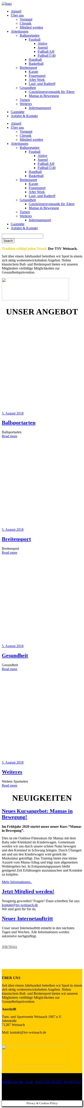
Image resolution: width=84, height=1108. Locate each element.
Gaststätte (17, 112)
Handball (35, 59)
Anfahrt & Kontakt (24, 116)
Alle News (9, 947)
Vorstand (26, 19)
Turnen (25, 100)
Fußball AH (46, 51)
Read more (9, 436)
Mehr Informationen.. (17, 882)
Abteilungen (19, 31)
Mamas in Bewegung (44, 96)
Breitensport (28, 68)
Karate (33, 72)
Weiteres (26, 104)
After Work (37, 80)
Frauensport (37, 76)
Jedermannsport (40, 108)
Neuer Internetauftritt (27, 918)
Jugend (43, 47)
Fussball (34, 39)
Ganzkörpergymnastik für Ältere (52, 92)
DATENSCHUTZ (48, 1082)
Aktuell (16, 11)
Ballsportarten (29, 35)
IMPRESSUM (12, 1082)
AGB (29, 1082)
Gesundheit (28, 88)
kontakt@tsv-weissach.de (20, 905)
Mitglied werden (31, 27)
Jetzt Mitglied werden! (28, 891)
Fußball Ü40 (47, 55)
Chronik (25, 23)
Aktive (42, 43)
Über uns (17, 15)
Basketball (36, 63)
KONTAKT (73, 1082)
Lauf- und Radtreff (42, 84)
